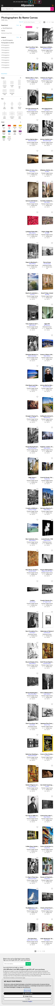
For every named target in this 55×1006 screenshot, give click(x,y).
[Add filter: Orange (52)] (15, 125)
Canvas (20, 14)
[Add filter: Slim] (19, 82)
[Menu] (2, 5)
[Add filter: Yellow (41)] (20, 125)
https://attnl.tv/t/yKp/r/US (20, 975)
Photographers (14, 14)
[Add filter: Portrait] (4, 82)
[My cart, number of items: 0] (53, 5)
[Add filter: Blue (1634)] (9, 131)
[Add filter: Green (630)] (4, 137)
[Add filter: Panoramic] (12, 90)
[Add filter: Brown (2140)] (4, 131)
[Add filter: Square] (12, 82)
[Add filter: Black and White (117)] (4, 125)
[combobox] (25, 9)
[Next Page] (53, 22)
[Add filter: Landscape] (5, 90)
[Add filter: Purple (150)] (20, 131)
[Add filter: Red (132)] (9, 125)
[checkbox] (4, 105)
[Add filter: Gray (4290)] (15, 131)
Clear (17, 37)
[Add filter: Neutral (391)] (9, 137)
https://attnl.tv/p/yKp (36, 975)
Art (2, 14)
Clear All (21, 21)
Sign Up (28, 963)
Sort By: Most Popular (29, 22)
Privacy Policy (27, 990)
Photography (7, 14)
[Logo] (27, 5)
